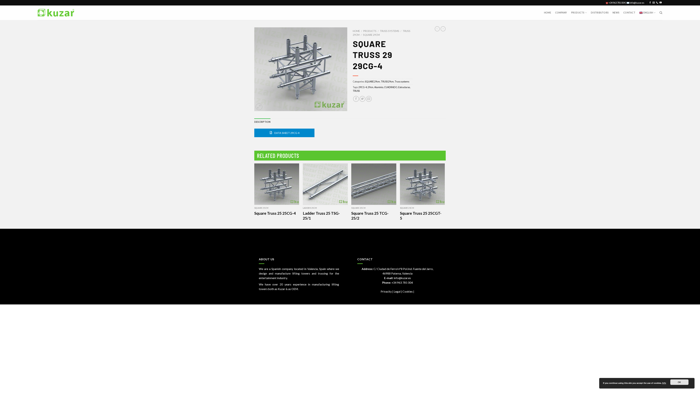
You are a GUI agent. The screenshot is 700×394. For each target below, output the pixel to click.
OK (679, 382)
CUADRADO (390, 87)
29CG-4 (363, 87)
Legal (397, 291)
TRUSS (356, 91)
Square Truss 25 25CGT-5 (420, 215)
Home (547, 12)
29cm (370, 87)
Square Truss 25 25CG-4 (275, 213)
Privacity (386, 291)
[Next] (444, 195)
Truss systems (389, 31)
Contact (629, 12)
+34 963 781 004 (402, 282)
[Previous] (254, 195)
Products (577, 12)
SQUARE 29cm (371, 34)
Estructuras (404, 87)
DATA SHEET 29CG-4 (287, 132)
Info (664, 383)
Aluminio (378, 87)
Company (561, 12)
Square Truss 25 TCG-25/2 (369, 215)
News (615, 12)
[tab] (262, 122)
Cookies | (408, 291)
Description (262, 122)
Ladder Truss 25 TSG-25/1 (321, 215)
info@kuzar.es (402, 278)
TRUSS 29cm (387, 81)
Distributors (599, 12)
